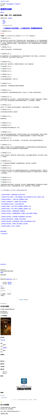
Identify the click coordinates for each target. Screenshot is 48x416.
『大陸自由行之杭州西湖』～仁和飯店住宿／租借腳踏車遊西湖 (22, 28)
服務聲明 (35, 399)
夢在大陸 (9, 283)
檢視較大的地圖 (3, 264)
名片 (4, 23)
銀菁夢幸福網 (6, 9)
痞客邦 (8, 279)
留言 (10, 279)
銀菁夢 (1, 272)
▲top (1, 285)
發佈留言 (2, 295)
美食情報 (10, 18)
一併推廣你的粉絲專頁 (3, 233)
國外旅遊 (9, 282)
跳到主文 (2, 12)
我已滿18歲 (3, 413)
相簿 (4, 20)
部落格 (4, 21)
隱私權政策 (30, 399)
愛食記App (25, 385)
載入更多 (2, 288)
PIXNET (15, 399)
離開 (6, 413)
